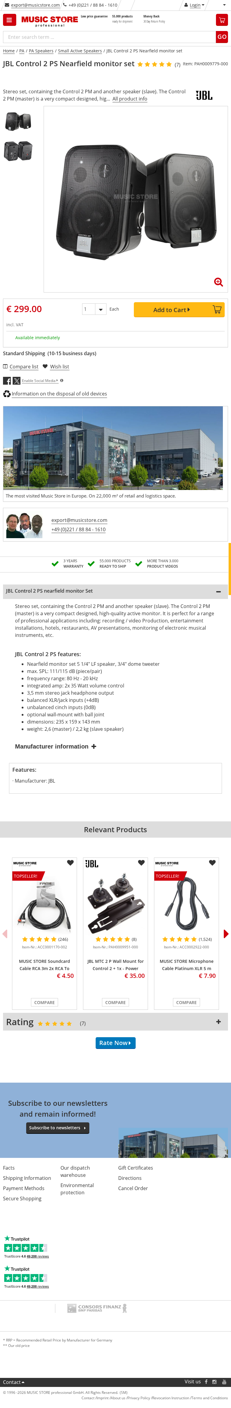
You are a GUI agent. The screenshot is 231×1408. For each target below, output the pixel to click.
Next (226, 933)
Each (114, 309)
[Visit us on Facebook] (206, 1381)
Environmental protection (77, 1189)
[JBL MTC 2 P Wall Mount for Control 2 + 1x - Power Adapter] (115, 903)
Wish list (59, 366)
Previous (5, 933)
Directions (130, 1178)
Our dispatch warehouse (75, 1171)
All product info (129, 98)
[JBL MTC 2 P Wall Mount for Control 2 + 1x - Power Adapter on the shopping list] (141, 863)
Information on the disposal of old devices (59, 393)
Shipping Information (27, 1178)
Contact (12, 1382)
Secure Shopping (22, 1198)
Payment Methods (24, 1188)
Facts (9, 1168)
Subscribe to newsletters (54, 1127)
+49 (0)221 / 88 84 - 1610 (78, 529)
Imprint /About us (111, 1397)
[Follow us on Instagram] (214, 1381)
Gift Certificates (135, 1168)
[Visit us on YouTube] (224, 1381)
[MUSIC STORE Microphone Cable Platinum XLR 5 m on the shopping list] (212, 863)
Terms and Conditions (209, 1397)
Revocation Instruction (170, 1397)
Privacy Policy (139, 1397)
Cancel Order (133, 1188)
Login (195, 5)
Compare (44, 1002)
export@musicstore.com (35, 5)
